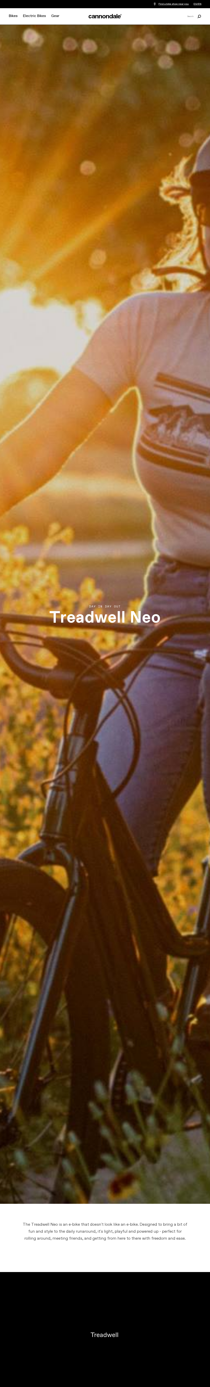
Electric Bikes (34, 16)
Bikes (13, 16)
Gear (55, 16)
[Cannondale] (105, 16)
